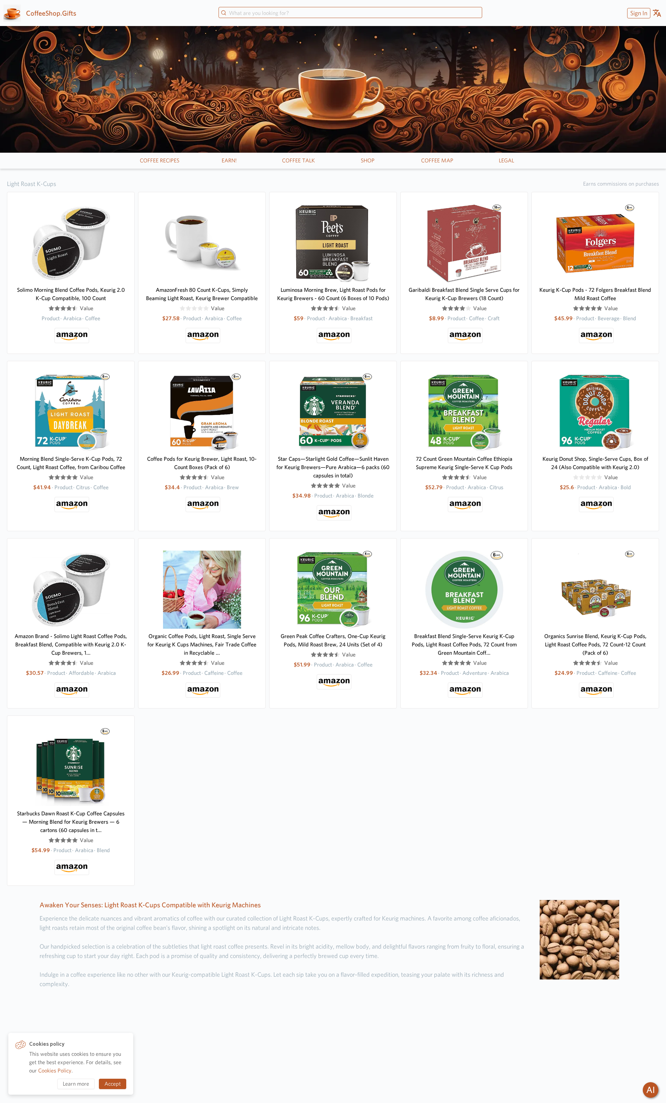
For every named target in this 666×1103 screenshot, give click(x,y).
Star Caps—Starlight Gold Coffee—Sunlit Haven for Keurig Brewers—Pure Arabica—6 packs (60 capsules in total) (333, 467)
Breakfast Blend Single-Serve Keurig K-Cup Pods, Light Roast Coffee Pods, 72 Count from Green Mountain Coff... (464, 644)
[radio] (51, 308)
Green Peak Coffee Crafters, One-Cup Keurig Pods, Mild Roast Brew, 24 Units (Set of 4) (333, 640)
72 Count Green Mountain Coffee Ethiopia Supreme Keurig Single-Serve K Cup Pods (464, 463)
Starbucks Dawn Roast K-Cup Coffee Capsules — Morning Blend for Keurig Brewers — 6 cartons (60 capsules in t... (71, 822)
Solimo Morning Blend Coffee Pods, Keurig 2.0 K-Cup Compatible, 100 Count (71, 294)
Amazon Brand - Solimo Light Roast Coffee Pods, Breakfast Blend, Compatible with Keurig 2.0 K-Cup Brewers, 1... (71, 644)
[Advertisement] (333, 1047)
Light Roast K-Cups (31, 184)
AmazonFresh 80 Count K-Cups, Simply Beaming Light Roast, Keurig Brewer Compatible (202, 294)
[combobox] (350, 13)
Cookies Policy (54, 1070)
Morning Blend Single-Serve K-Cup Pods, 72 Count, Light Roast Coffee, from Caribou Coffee (71, 463)
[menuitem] (637, 13)
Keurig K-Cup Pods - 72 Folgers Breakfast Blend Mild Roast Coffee (595, 294)
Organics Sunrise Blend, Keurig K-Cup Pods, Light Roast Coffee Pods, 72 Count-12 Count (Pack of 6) (595, 644)
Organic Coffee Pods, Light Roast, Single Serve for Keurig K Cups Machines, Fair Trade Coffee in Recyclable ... (201, 644)
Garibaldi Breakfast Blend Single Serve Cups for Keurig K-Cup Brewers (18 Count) (464, 294)
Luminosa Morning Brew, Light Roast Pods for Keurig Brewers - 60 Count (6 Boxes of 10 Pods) (333, 294)
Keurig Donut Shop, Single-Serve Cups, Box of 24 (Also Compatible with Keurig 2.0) (595, 463)
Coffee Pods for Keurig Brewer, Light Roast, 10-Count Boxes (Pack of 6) (202, 463)
